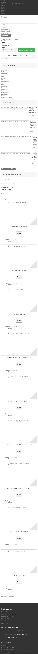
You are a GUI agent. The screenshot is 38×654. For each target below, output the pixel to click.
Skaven (3, 91)
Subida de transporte (7, 649)
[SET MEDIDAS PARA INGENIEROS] (19, 344)
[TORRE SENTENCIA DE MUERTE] (19, 387)
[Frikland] (19, 20)
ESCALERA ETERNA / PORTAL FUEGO (19, 445)
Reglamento (4, 72)
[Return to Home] (3, 56)
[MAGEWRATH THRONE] (19, 213)
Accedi (3, 0)
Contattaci (4, 2)
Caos (2, 76)
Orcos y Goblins (5, 87)
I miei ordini (4, 611)
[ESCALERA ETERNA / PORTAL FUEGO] (19, 431)
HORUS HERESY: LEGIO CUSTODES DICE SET (34, 124)
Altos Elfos (4, 73)
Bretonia (3, 75)
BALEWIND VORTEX (19, 270)
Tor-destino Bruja (19, 314)
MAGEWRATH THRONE (19, 227)
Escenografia (4, 94)
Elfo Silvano (4, 80)
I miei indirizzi (5, 618)
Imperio (3, 84)
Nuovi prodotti (10, 103)
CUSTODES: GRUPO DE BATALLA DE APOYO (33, 110)
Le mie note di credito (7, 616)
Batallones (4, 70)
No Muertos (4, 86)
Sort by (3, 194)
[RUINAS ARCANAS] (19, 561)
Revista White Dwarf (6, 97)
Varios (3, 95)
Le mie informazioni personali (9, 621)
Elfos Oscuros (5, 81)
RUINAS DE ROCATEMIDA (19, 532)
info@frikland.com (12, 637)
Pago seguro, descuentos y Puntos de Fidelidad (14, 652)
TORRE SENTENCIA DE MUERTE (19, 401)
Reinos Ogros (4, 89)
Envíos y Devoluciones (7, 647)
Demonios (3, 78)
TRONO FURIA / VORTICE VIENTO (19, 488)
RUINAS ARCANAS (19, 575)
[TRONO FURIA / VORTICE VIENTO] (19, 474)
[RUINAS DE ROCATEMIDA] (19, 518)
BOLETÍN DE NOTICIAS (12, 174)
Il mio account (6, 609)
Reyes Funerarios (5, 92)
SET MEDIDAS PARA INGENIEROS (19, 358)
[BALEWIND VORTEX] (19, 256)
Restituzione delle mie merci (9, 614)
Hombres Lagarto (5, 83)
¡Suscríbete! (8, 180)
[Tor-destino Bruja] (19, 300)
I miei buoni (4, 623)
